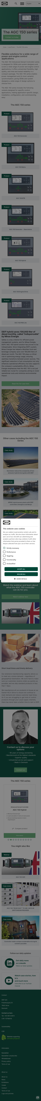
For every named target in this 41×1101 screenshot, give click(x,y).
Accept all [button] (21, 569)
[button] (20, 579)
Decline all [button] (21, 574)
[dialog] (20, 550)
